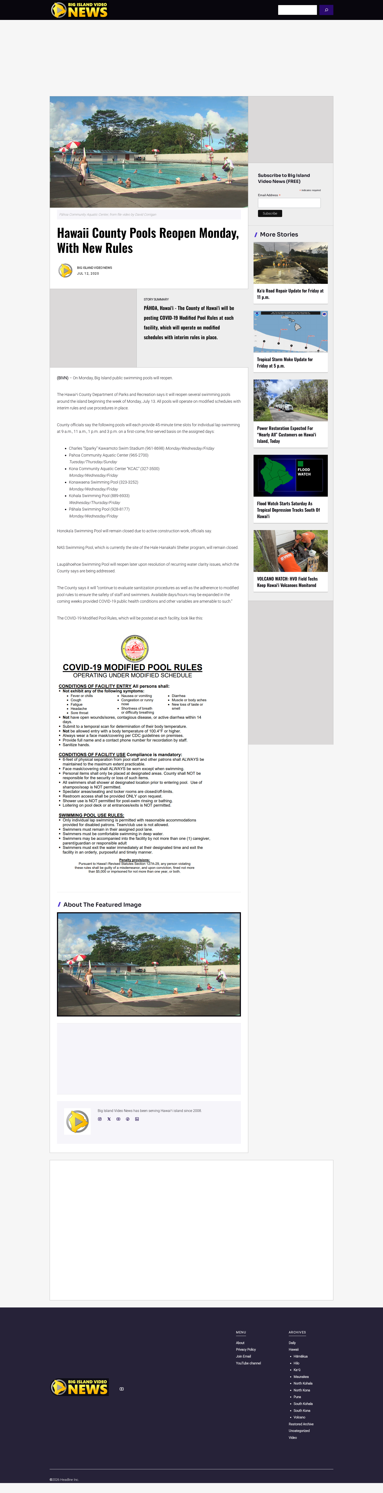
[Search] (326, 10)
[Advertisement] (191, 58)
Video (293, 1438)
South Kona (302, 1411)
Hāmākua (301, 1356)
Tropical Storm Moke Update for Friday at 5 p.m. (285, 362)
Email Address (269, 195)
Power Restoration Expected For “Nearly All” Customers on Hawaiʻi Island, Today (286, 434)
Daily (292, 1343)
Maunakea (301, 1377)
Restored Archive (301, 1424)
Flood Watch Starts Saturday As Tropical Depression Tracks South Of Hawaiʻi (288, 509)
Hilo (296, 1363)
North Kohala (303, 1383)
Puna (297, 1397)
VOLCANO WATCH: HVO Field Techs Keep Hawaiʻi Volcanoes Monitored (287, 581)
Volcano (299, 1417)
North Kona (302, 1390)
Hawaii (294, 1350)
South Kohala (303, 1404)
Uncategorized (299, 1431)
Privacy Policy (246, 1350)
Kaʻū (297, 1370)
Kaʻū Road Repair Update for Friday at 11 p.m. (290, 293)
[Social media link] (100, 1119)
